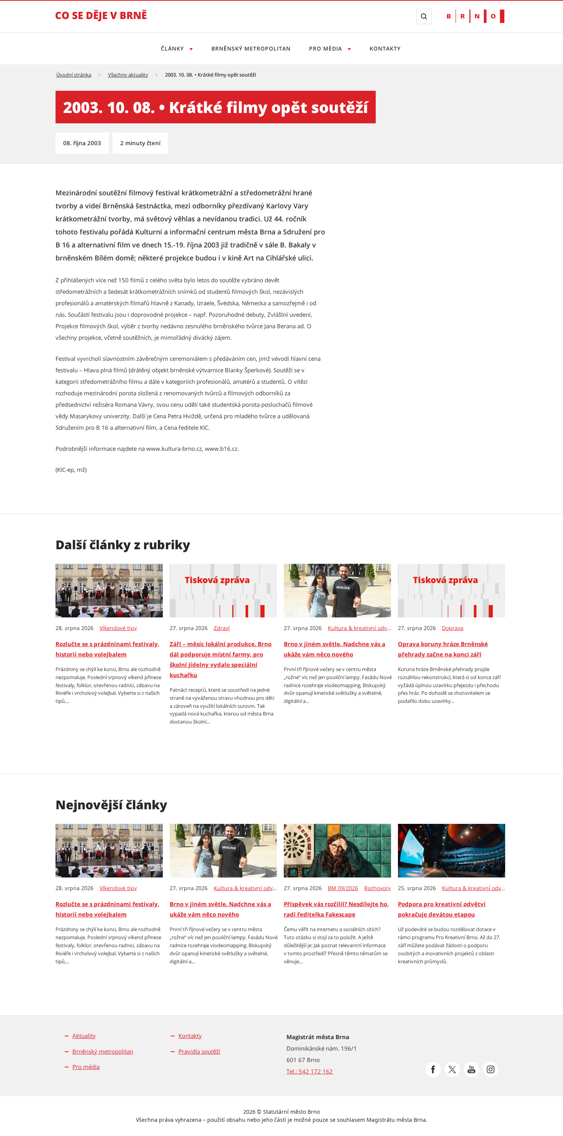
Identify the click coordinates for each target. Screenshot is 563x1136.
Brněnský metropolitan (251, 48)
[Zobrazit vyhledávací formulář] (424, 16)
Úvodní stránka (73, 74)
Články (173, 48)
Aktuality (84, 1035)
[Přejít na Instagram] (490, 1069)
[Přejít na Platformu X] (452, 1069)
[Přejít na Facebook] (433, 1069)
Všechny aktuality (128, 74)
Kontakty (385, 48)
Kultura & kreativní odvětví (360, 628)
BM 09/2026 (343, 888)
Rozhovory (377, 888)
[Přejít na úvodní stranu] (101, 20)
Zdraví (222, 628)
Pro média (326, 48)
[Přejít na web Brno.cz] (475, 16)
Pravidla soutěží (199, 1051)
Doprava (452, 628)
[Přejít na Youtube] (471, 1069)
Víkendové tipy (118, 628)
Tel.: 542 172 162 (309, 1071)
